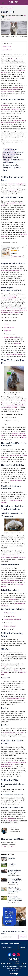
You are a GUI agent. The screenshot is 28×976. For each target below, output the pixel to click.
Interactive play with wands (12, 619)
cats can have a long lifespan (17, 184)
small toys (12, 616)
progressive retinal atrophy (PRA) (11, 270)
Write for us (9, 964)
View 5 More (7, 50)
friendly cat (4, 105)
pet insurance (12, 190)
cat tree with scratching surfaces (11, 580)
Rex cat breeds (16, 59)
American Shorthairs (7, 92)
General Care (7, 46)
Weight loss (7, 330)
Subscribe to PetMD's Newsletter (10, 943)
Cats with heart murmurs (13, 308)
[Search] (25, 3)
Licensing (24, 964)
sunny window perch (7, 582)
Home (3, 8)
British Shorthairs (13, 90)
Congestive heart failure (11, 337)
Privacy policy (22, 966)
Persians (15, 88)
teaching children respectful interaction (13, 557)
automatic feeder (16, 480)
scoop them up (11, 123)
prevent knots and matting (16, 698)
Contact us (17, 964)
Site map (18, 968)
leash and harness (9, 819)
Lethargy (6, 324)
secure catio (12, 821)
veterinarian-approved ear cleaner (12, 733)
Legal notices (11, 968)
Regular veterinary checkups (15, 354)
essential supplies (6, 766)
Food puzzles (13, 599)
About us (3, 964)
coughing (17, 343)
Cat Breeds (9, 8)
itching (3, 666)
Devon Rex (15, 109)
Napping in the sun (9, 626)
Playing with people (10, 613)
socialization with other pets (10, 555)
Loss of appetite (9, 327)
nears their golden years (18, 435)
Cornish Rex (5, 109)
